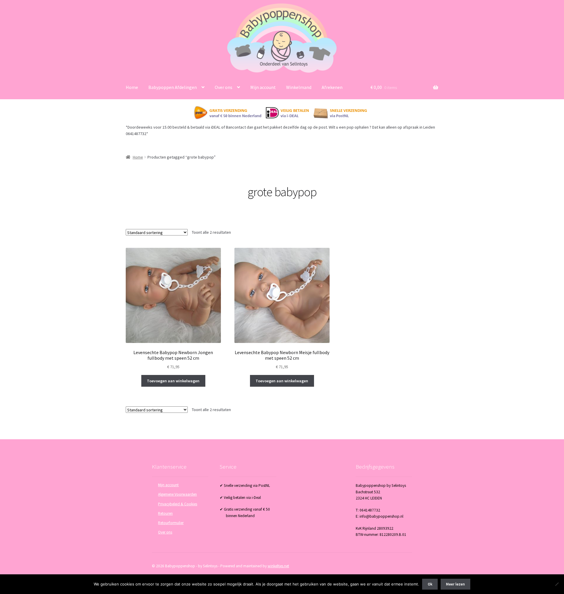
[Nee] (557, 584)
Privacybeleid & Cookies (177, 504)
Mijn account (263, 87)
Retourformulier (171, 522)
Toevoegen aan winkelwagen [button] (173, 380)
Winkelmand (298, 87)
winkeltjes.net (278, 565)
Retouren (165, 513)
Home (132, 87)
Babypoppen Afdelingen (172, 87)
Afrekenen (332, 87)
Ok (430, 584)
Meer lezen (455, 584)
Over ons (223, 87)
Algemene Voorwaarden (177, 494)
